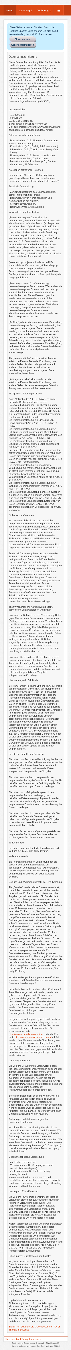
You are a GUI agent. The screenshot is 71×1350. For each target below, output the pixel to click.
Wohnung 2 (44, 10)
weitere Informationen (22, 45)
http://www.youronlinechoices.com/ (33, 1037)
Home (9, 10)
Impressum (35, 1339)
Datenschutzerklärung (16, 1339)
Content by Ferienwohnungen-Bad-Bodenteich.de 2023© (35, 1346)
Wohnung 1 (25, 10)
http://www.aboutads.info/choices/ (26, 1034)
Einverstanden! (23, 39)
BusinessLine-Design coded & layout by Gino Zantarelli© (35, 1343)
